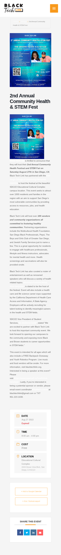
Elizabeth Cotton (40, 389)
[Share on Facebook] (20, 532)
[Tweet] (27, 532)
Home (15, 22)
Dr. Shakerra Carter (28, 323)
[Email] (40, 532)
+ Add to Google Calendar (31, 491)
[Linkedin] (33, 532)
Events (23, 22)
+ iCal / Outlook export (31, 501)
